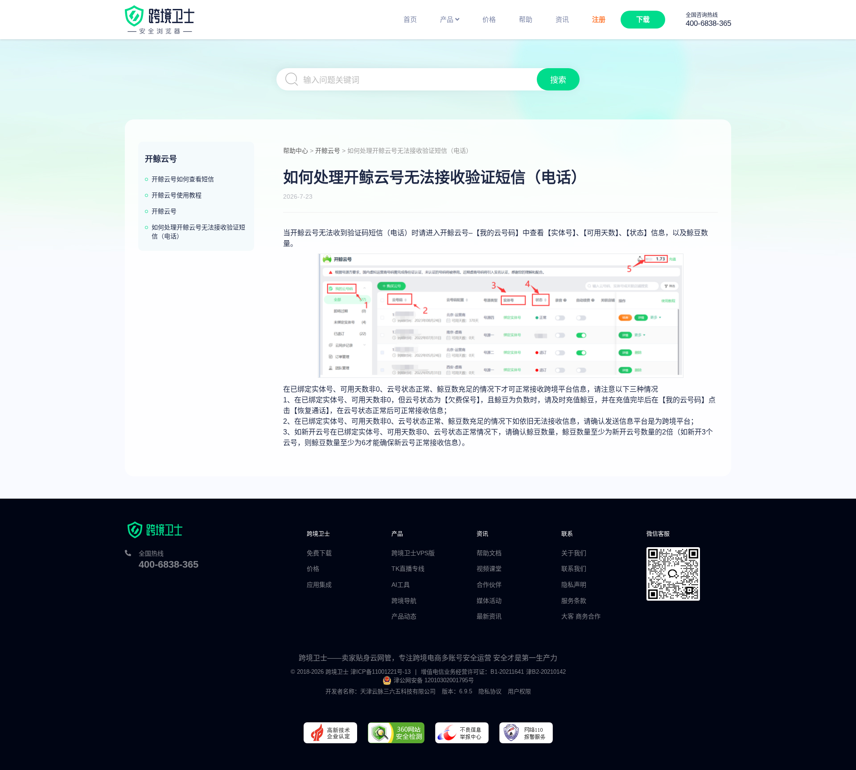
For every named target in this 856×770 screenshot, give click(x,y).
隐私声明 (573, 584)
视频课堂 (489, 568)
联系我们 (573, 568)
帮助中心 (295, 150)
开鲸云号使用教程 (177, 195)
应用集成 (319, 584)
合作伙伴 (489, 584)
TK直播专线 (407, 568)
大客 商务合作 (581, 616)
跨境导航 (403, 600)
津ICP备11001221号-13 (380, 671)
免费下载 (319, 553)
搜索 (558, 80)
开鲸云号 (327, 150)
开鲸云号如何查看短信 (183, 179)
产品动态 (403, 616)
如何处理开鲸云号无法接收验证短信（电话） (198, 232)
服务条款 (573, 600)
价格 (313, 568)
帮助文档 (489, 553)
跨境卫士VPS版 (413, 553)
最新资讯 (489, 616)
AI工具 (400, 584)
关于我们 (573, 553)
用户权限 (519, 691)
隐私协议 (490, 691)
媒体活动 (489, 600)
